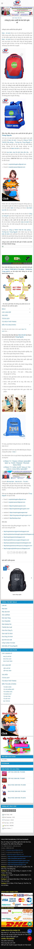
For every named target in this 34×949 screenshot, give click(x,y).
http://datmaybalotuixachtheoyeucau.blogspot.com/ (18, 545)
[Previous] (2, 581)
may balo (9, 152)
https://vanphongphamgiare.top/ (18, 512)
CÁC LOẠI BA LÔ (7, 653)
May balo (4, 608)
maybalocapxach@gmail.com (17, 167)
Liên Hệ (4, 605)
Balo (3, 33)
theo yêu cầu (24, 152)
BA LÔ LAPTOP (7, 656)
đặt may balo (10, 481)
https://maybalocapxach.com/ (17, 506)
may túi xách (16, 152)
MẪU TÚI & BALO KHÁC (9, 325)
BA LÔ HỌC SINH (7, 661)
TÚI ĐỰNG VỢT (7, 694)
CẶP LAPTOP (6, 668)
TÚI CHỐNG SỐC (7, 691)
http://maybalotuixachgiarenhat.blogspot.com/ (16, 531)
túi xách (8, 33)
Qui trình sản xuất (7, 639)
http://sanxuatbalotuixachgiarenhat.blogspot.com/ (17, 543)
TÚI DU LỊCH (5, 677)
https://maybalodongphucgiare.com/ (19, 508)
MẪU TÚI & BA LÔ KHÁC (9, 684)
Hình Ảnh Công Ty (7, 630)
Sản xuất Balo (6, 615)
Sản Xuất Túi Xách (7, 633)
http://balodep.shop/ (15, 518)
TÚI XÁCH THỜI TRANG (9, 681)
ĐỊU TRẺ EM (6, 701)
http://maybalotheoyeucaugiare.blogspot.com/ (16, 540)
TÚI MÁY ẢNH (7, 696)
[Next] (31, 581)
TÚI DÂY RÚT (6, 698)
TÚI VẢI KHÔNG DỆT (8, 689)
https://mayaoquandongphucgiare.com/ (20, 515)
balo (9, 140)
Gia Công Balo (6, 621)
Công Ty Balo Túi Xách (8, 643)
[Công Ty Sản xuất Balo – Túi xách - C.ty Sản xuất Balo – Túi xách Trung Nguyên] (17, 3)
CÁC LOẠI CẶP (6, 665)
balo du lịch (18, 481)
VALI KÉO (5, 674)
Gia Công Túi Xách (7, 636)
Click (13, 452)
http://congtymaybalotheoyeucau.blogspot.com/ (17, 548)
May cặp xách (6, 611)
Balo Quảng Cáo (6, 624)
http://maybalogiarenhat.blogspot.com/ (14, 537)
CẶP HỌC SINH (7, 670)
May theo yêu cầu (17, 17)
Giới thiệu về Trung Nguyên (9, 646)
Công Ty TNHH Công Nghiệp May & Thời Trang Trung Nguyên (17, 463)
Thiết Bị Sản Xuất (7, 627)
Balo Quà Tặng (6, 618)
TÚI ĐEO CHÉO (7, 687)
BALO (3, 309)
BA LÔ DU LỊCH (7, 658)
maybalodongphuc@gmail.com (17, 164)
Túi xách (25, 481)
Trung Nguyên (7, 135)
